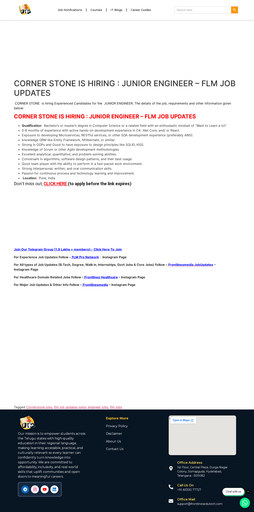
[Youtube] (45, 489)
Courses (96, 10)
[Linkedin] (54, 489)
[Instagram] (35, 489)
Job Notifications (70, 10)
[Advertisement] (127, 49)
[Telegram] (25, 489)
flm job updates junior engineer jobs (81, 407)
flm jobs (116, 407)
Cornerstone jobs (39, 407)
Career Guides (141, 10)
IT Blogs (116, 10)
